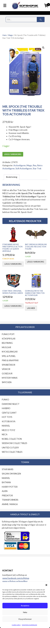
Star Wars (7, 469)
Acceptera (25, 605)
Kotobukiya (8, 421)
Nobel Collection (12, 439)
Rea (34, 165)
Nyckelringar (9, 351)
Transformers (10, 500)
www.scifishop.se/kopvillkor (15, 581)
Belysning (7, 343)
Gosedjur (7, 373)
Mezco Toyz (8, 430)
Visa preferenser (25, 619)
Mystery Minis (9, 378)
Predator (7, 495)
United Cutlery (10, 447)
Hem (4, 35)
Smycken (7, 382)
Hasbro (6, 408)
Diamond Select (10, 404)
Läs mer (31, 308)
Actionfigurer (19, 165)
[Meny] (4, 5)
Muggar (6, 347)
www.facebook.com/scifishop (15, 578)
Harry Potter (9, 486)
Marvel (6, 425)
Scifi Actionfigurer (24, 168)
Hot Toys (7, 417)
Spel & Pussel (9, 356)
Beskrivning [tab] (11, 177)
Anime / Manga (10, 504)
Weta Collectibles (12, 452)
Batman (6, 482)
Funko (5, 399)
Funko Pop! (8, 334)
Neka (25, 612)
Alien (5, 491)
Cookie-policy (16, 625)
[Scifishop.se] (25, 5)
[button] (46, 585)
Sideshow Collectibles (14, 443)
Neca (4, 434)
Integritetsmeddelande (29, 625)
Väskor (6, 369)
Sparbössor (8, 365)
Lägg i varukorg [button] (12, 264)
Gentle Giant (9, 412)
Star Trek (37, 168)
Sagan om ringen (11, 473)
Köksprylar (8, 338)
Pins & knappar (10, 360)
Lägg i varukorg (12, 154)
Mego (10, 35)
